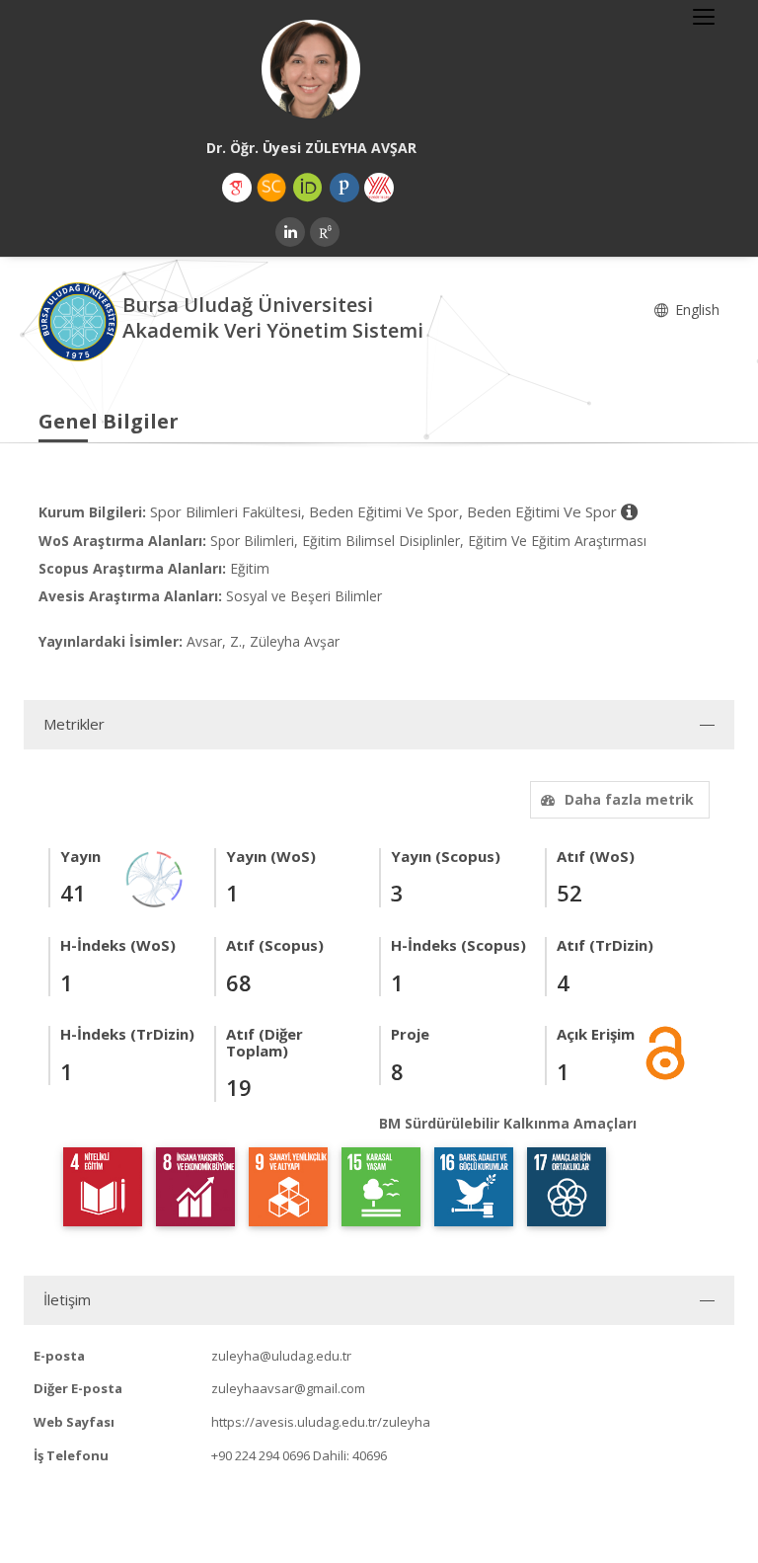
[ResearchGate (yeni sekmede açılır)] (325, 232)
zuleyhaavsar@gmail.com (288, 1388)
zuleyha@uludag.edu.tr (281, 1356)
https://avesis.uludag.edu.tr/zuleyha (320, 1422)
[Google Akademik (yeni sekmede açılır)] (237, 187)
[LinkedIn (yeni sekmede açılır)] (290, 232)
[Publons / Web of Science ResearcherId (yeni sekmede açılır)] (344, 187)
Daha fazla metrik (629, 799)
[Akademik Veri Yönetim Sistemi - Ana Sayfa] (80, 320)
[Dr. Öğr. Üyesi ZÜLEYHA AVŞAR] (310, 69)
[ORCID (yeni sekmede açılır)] (308, 187)
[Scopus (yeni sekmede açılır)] (271, 187)
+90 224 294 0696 (260, 1455)
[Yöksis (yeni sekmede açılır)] (379, 187)
